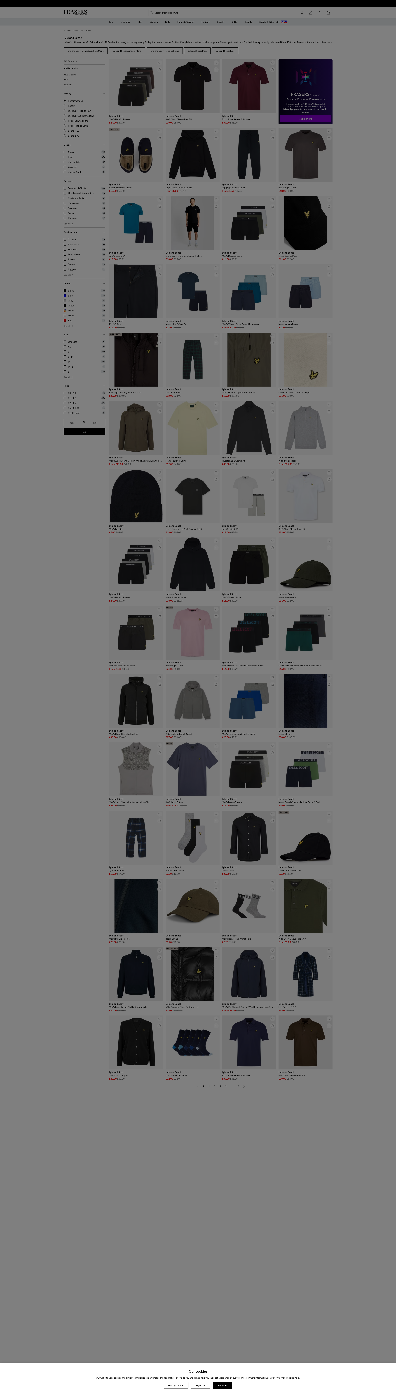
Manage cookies (176, 1385)
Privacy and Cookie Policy (288, 1377)
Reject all (200, 1385)
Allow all (222, 1385)
